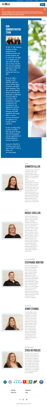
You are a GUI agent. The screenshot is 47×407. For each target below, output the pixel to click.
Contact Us (43, 0)
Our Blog (36, 0)
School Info (13, 392)
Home (26, 392)
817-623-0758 (29, 0)
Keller (6, 4)
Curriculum (28, 390)
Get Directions (20, 0)
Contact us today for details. (16, 14)
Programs (13, 390)
